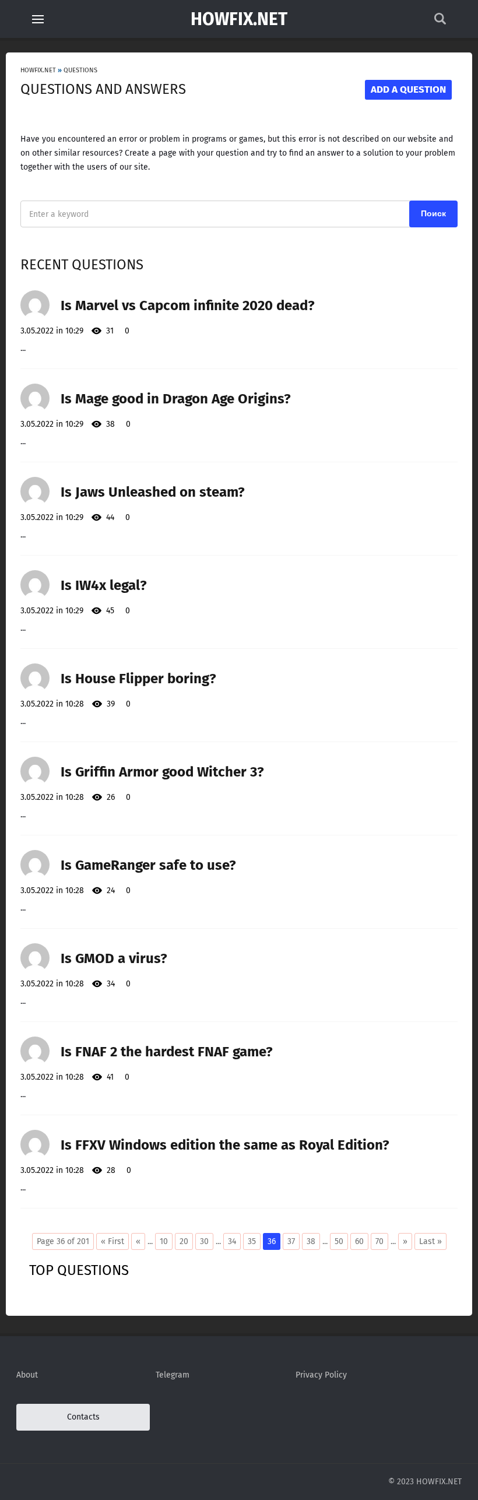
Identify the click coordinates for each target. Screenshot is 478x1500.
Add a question (408, 89)
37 (291, 1241)
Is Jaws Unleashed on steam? (153, 492)
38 (311, 1241)
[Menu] (37, 19)
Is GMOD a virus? (114, 958)
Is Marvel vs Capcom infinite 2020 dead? (188, 305)
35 (252, 1241)
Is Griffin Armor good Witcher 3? (162, 772)
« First (112, 1241)
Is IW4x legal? (104, 585)
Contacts (83, 1417)
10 (164, 1241)
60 (359, 1241)
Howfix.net (239, 19)
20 (184, 1241)
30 (204, 1241)
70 (379, 1241)
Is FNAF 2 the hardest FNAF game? (167, 1052)
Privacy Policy (321, 1375)
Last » (430, 1241)
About (27, 1375)
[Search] (440, 22)
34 (232, 1241)
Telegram (172, 1375)
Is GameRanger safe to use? (148, 865)
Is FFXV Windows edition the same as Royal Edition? (225, 1145)
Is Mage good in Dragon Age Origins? (176, 399)
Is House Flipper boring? (138, 678)
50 (339, 1241)
